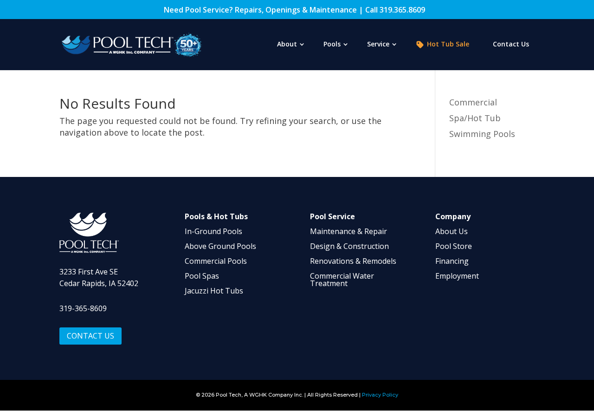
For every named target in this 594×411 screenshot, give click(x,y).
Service (378, 44)
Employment (457, 276)
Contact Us (511, 44)
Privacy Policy (380, 394)
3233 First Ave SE (88, 272)
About (287, 44)
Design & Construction (349, 246)
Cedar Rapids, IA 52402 (98, 283)
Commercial (473, 102)
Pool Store (453, 246)
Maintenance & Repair (348, 231)
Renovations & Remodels (353, 261)
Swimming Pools (482, 133)
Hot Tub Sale (448, 44)
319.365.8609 (402, 10)
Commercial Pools (216, 261)
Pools (332, 44)
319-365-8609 (83, 308)
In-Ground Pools (213, 231)
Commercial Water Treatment (342, 279)
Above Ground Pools (220, 246)
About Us (451, 231)
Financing (452, 261)
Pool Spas (202, 276)
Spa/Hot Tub (475, 118)
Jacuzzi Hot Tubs (214, 291)
